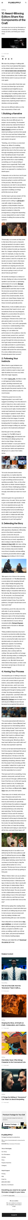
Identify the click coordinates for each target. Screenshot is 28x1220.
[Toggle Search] (25, 2)
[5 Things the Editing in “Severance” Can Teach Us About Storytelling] (14, 1080)
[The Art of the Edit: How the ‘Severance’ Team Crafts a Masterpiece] (14, 968)
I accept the (9, 1195)
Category (4, 1165)
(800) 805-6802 (6, 1182)
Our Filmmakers (6, 1154)
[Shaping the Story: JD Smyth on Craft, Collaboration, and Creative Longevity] (14, 1006)
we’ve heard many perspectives (15, 71)
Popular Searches (6, 1162)
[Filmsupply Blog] (14, 2)
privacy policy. (12, 1195)
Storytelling (4, 983)
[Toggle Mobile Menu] (2, 3)
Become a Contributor (8, 1185)
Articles (4, 1157)
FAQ (3, 1176)
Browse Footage (11, 1124)
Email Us (4, 1179)
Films (3, 1160)
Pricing (3, 1174)
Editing (4, 10)
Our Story (4, 1151)
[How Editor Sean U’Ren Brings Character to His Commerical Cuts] (14, 1043)
